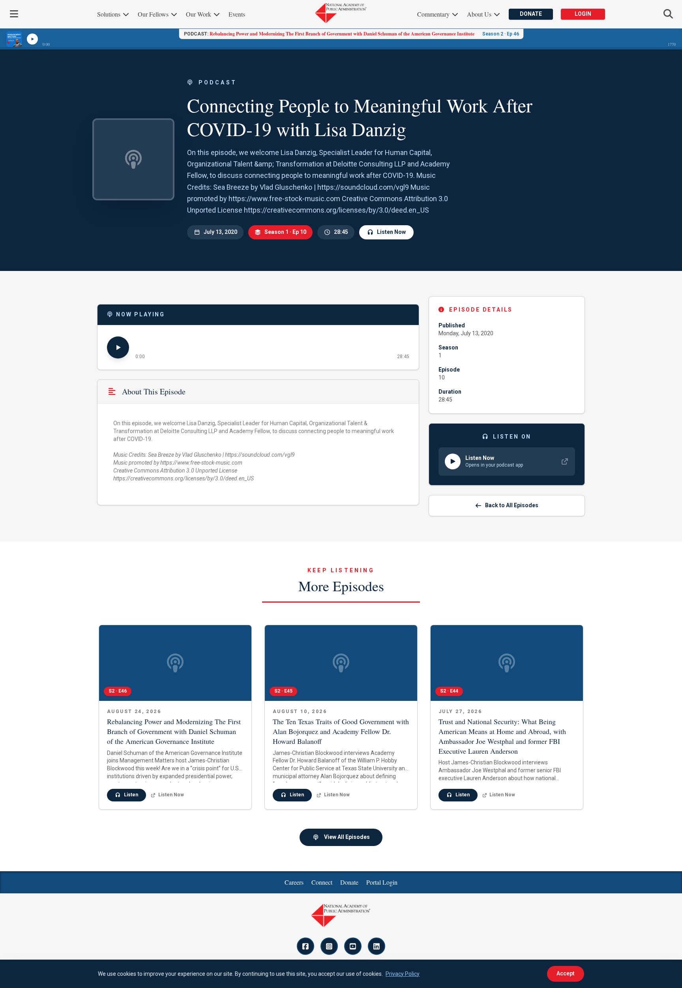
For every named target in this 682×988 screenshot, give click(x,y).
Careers (294, 882)
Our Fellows (154, 14)
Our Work (199, 14)
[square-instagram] (329, 946)
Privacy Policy (403, 974)
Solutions (109, 14)
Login (583, 14)
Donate (531, 14)
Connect (321, 882)
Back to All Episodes (511, 505)
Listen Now (391, 232)
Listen (131, 794)
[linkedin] (376, 946)
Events (237, 14)
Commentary (434, 14)
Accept (565, 973)
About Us (480, 14)
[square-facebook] (305, 946)
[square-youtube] (353, 946)
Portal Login (381, 882)
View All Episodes (347, 837)
